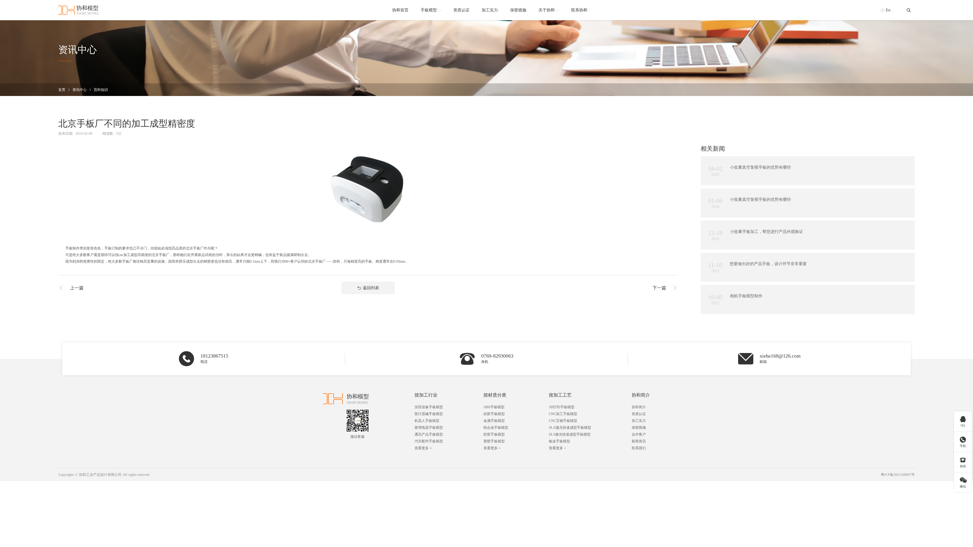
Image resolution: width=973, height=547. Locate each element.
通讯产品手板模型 (429, 434)
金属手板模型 (494, 421)
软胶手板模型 (494, 434)
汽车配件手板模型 (429, 441)
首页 (61, 90)
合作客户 (639, 434)
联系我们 (639, 448)
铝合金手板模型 (495, 427)
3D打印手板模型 (561, 407)
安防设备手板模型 (429, 407)
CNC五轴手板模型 (563, 421)
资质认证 (639, 414)
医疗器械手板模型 (429, 414)
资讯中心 (79, 90)
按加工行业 (426, 395)
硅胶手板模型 (494, 414)
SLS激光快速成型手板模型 (570, 434)
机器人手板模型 (427, 421)
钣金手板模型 (559, 441)
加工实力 (639, 421)
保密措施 (639, 427)
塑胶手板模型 (494, 441)
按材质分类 (494, 395)
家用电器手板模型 (429, 427)
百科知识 (101, 90)
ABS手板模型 (493, 407)
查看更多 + (423, 448)
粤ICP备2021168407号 (898, 475)
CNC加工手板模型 (563, 414)
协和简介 (641, 395)
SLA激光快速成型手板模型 (570, 427)
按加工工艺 (560, 395)
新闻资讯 (639, 441)
